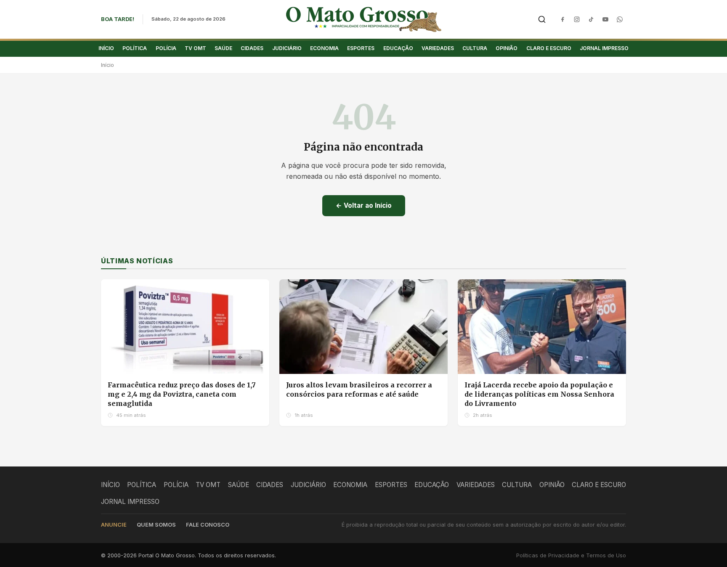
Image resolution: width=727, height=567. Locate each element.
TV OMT (195, 48)
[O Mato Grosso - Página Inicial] (363, 19)
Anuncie (114, 525)
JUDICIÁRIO (287, 48)
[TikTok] (591, 19)
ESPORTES (360, 48)
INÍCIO (106, 48)
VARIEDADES (438, 48)
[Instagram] (576, 19)
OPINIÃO (506, 48)
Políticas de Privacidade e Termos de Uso (571, 555)
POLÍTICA (134, 48)
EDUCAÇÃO (398, 48)
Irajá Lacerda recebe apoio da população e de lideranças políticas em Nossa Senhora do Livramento (539, 394)
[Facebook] (562, 19)
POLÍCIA (166, 48)
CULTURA (474, 48)
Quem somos (156, 525)
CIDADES (252, 48)
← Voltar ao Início (364, 205)
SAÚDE (223, 48)
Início (107, 65)
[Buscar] (541, 19)
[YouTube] (605, 19)
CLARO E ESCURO (548, 48)
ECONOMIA (324, 48)
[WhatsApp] (619, 19)
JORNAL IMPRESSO (604, 48)
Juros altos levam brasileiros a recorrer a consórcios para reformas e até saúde (359, 389)
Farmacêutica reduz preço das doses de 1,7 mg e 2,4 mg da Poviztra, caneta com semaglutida (182, 394)
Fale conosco (207, 525)
